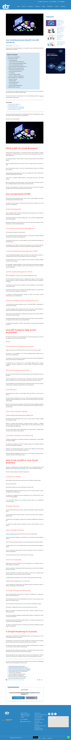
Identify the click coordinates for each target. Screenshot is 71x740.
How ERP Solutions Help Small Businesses (16, 68)
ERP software (16, 679)
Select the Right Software (14, 82)
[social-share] (37, 680)
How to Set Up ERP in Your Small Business (16, 77)
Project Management (13, 60)
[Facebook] (49, 714)
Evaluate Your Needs (13, 79)
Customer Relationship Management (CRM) (17, 63)
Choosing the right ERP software (12, 533)
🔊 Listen (35, 737)
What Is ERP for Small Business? (14, 57)
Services (37, 6)
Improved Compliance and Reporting (16, 76)
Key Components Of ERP (12, 58)
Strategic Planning (12, 80)
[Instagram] (55, 714)
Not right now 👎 (31, 697)
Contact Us (63, 6)
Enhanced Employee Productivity (15, 71)
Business (12, 679)
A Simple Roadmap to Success (14, 87)
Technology (22, 679)
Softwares (30, 6)
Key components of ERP (13, 105)
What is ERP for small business (14, 104)
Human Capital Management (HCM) (16, 64)
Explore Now (52, 58)
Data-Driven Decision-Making (14, 74)
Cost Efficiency (12, 72)
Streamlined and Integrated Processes (16, 69)
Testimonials (50, 6)
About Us (24, 6)
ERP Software (16, 45)
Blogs (43, 6)
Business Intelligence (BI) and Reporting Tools (18, 66)
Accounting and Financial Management (16, 61)
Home (18, 6)
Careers (56, 6)
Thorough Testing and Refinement (15, 85)
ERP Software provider (21, 468)
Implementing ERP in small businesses (13, 173)
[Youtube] (52, 714)
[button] (30, 6)
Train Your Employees (13, 83)
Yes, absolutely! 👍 (18, 697)
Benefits (8, 679)
